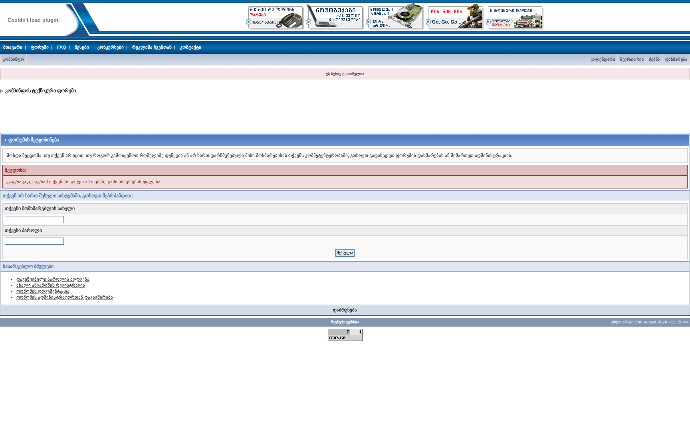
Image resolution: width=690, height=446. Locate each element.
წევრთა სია (632, 59)
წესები (82, 47)
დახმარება (676, 59)
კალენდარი (603, 59)
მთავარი (12, 47)
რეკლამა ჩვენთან (152, 47)
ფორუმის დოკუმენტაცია (42, 291)
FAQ (61, 47)
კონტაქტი (190, 47)
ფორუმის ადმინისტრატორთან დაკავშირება (64, 297)
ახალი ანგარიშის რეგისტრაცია (50, 285)
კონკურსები (110, 47)
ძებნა (654, 59)
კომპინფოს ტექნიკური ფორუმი (40, 90)
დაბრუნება (345, 309)
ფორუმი (40, 47)
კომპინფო (13, 59)
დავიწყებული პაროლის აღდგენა (52, 279)
